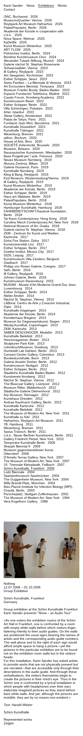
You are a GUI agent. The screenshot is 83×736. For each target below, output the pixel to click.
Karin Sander (13, 5)
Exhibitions (46, 5)
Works (62, 5)
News (31, 5)
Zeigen (9, 723)
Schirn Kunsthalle (16, 712)
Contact (9, 9)
